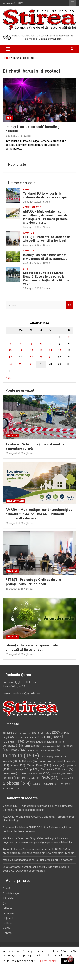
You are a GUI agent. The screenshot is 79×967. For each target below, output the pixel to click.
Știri (9, 118)
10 (10, 350)
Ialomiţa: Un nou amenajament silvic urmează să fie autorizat (45, 256)
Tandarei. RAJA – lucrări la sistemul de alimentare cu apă (45, 195)
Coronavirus (32, 746)
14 (50, 350)
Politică (7, 923)
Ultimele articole (21, 183)
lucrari (18, 765)
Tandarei (66, 784)
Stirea (27, 135)
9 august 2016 (14, 135)
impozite (47, 757)
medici (58, 765)
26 (31, 364)
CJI (46, 737)
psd (14, 778)
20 (41, 357)
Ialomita (21, 755)
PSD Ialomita (31, 778)
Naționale (8, 918)
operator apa (20, 769)
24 (10, 364)
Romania (67, 778)
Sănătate (8, 898)
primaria (10, 773)
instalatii (61, 757)
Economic (9, 913)
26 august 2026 (32, 201)
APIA (66, 732)
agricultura (10, 733)
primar (67, 769)
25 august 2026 (32, 245)
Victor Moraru (11, 788)
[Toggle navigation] (7, 49)
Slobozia (17, 783)
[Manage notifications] (70, 959)
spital (37, 784)
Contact (7, 933)
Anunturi (29, 189)
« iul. (8, 377)
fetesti (18, 749)
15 (59, 350)
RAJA (50, 778)
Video (6, 928)
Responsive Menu (72, 3)
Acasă (6, 888)
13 (41, 350)
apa (53, 732)
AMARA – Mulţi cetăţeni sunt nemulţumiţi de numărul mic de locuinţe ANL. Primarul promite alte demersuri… (45, 217)
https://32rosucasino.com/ (19, 860)
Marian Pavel (39, 765)
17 (10, 357)
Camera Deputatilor (27, 737)
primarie (58, 773)
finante (33, 750)
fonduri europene (50, 750)
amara (25, 733)
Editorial (7, 908)
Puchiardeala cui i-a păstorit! (56, 860)
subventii (51, 783)
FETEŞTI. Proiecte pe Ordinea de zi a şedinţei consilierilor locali (47, 238)
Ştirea (46, 201)
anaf (38, 732)
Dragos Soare (52, 746)
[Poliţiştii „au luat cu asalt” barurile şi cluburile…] (39, 100)
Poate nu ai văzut (19, 390)
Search (69, 305)
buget (8, 737)
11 (20, 350)
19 (31, 357)
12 (31, 350)
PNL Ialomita (50, 769)
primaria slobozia (34, 773)
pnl (34, 769)
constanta (13, 745)
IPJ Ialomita (28, 761)
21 (50, 357)
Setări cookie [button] (48, 961)
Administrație (32, 207)
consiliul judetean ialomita (45, 741)
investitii (10, 761)
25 (20, 364)
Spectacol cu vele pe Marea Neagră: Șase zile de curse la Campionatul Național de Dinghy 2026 (46, 278)
